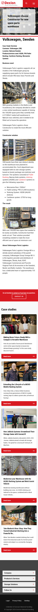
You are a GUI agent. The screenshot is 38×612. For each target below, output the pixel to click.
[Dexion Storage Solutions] (9, 3)
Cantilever (22, 180)
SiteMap (27, 601)
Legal (8, 601)
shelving (29, 177)
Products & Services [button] (12, 578)
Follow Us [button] (8, 590)
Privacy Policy (16, 601)
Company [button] (7, 573)
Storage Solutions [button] (11, 584)
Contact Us (19, 296)
